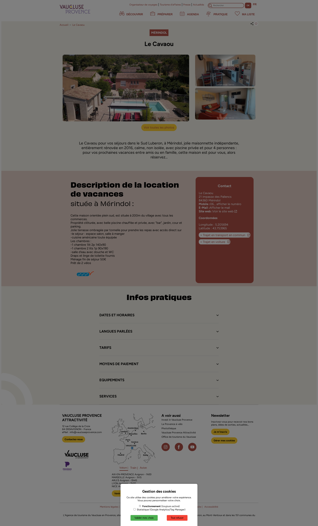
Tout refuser (177, 517)
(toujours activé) (161, 506)
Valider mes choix (144, 517)
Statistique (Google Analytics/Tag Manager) (160, 509)
